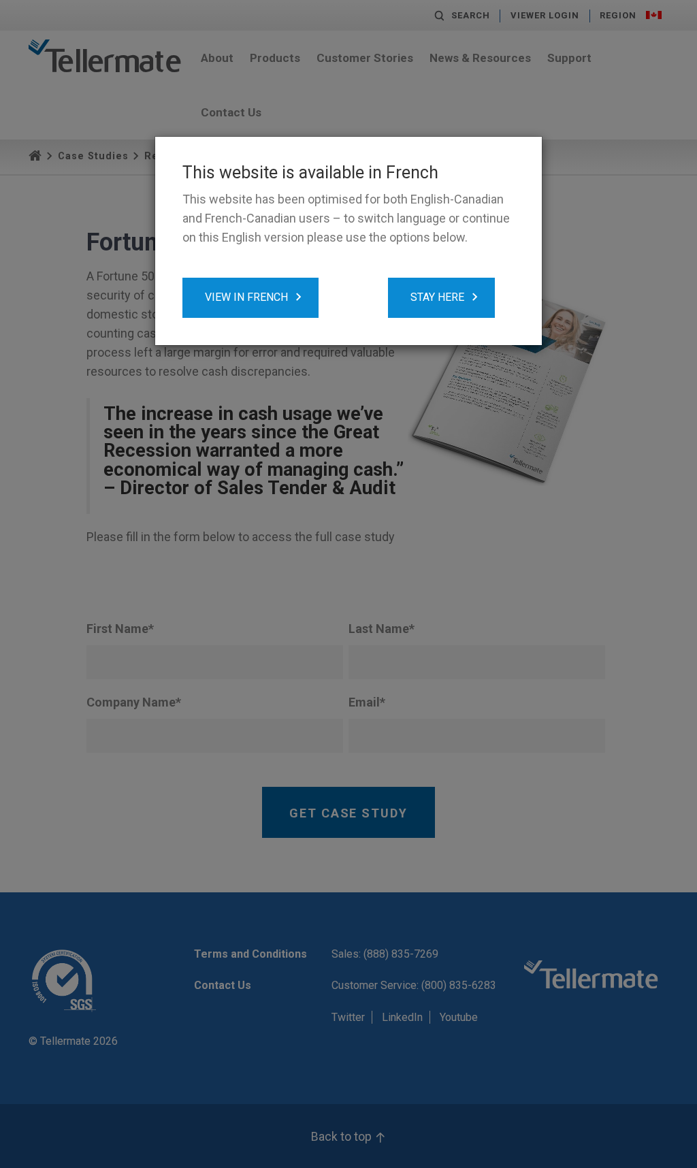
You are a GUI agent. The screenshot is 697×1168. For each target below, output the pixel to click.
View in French (246, 297)
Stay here (437, 297)
